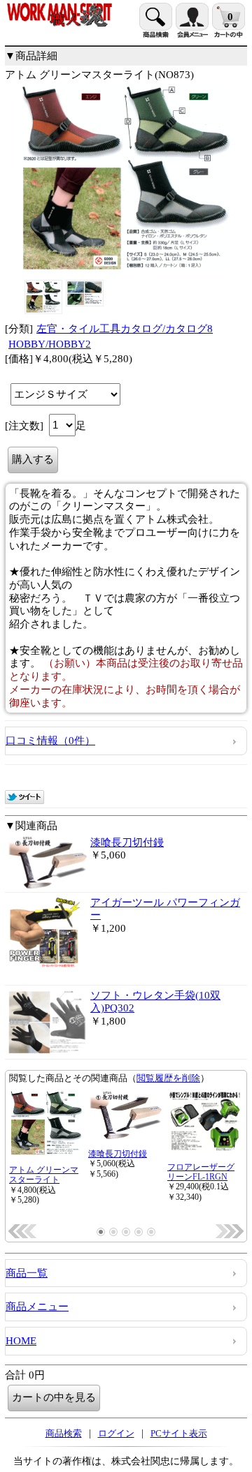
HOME (21, 1340)
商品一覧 (27, 1273)
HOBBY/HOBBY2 (49, 344)
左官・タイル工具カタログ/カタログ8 (124, 328)
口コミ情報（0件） (50, 740)
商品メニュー (37, 1306)
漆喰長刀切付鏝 (127, 842)
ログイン (116, 1433)
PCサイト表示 (178, 1433)
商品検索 (64, 1433)
